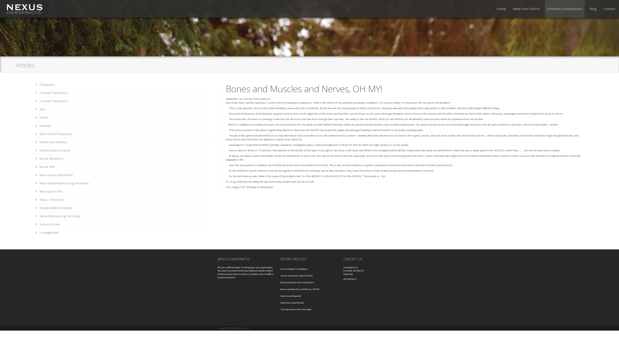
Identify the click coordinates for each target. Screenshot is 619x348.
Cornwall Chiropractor (54, 101)
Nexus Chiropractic (51, 200)
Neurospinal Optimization (56, 175)
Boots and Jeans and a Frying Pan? (297, 282)
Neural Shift (47, 167)
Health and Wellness (53, 142)
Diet (42, 109)
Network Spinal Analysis (55, 150)
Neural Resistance (51, 158)
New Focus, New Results (292, 302)
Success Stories (49, 224)
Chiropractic (47, 85)
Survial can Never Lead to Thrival (296, 275)
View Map (348, 274)
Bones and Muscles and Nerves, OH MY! (299, 289)
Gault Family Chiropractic (55, 134)
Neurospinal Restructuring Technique (64, 183)
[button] (565, 9)
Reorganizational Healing (55, 208)
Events (43, 117)
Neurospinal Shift (50, 191)
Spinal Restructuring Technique (59, 216)
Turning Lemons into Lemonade (295, 309)
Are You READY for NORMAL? (294, 269)
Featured (45, 126)
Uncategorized (49, 232)
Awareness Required (290, 296)
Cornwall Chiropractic (53, 93)
